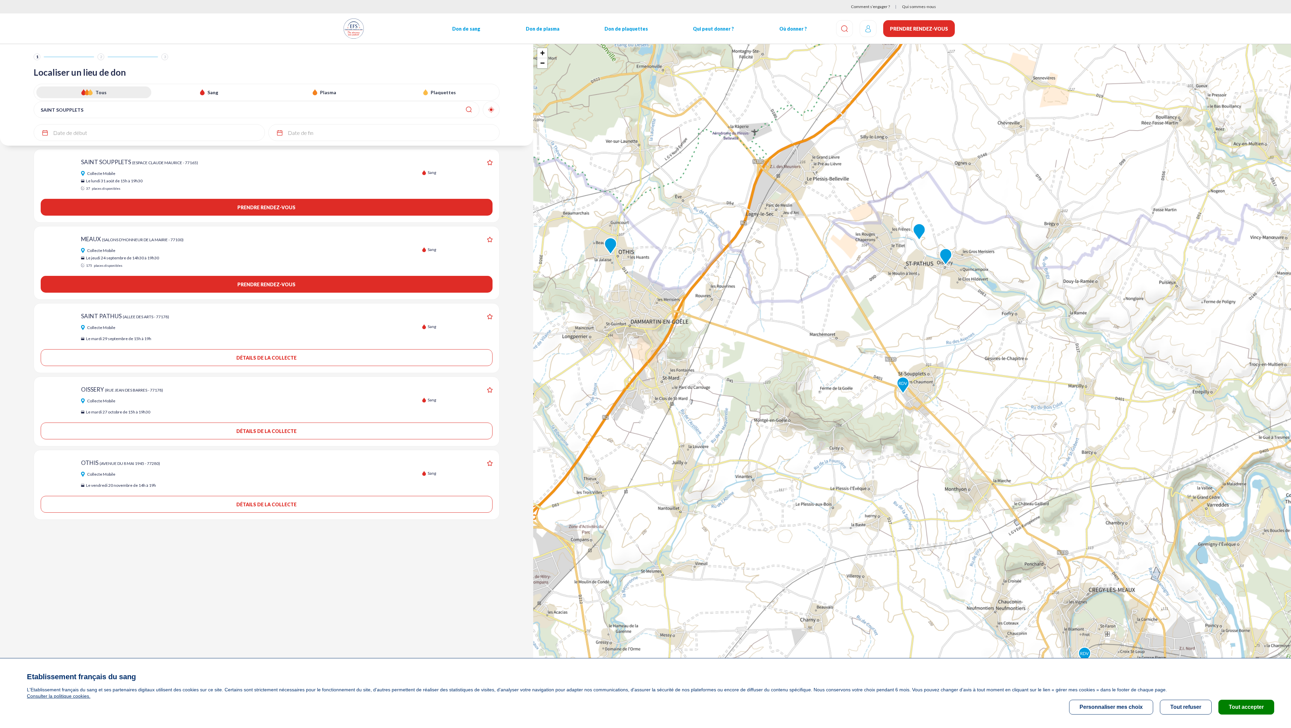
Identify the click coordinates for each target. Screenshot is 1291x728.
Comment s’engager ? (870, 6)
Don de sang (466, 29)
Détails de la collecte (266, 358)
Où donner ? (793, 29)
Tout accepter (1246, 707)
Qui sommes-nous (919, 6)
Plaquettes (443, 92)
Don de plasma (542, 29)
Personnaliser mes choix (1111, 707)
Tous (101, 92)
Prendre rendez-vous (919, 29)
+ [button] (542, 53)
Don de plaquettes (626, 29)
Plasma (328, 92)
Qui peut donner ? (713, 29)
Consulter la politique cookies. (58, 696)
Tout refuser (1185, 707)
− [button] (542, 63)
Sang (212, 92)
